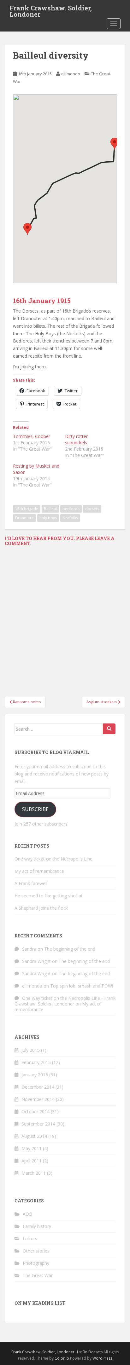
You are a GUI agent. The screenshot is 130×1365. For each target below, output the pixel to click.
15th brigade (26, 508)
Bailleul (50, 508)
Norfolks (70, 518)
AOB (27, 1214)
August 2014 (34, 1136)
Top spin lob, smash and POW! (81, 986)
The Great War (38, 1275)
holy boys (48, 518)
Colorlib (62, 1358)
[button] (114, 143)
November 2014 (38, 1099)
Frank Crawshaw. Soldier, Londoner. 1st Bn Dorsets (57, 1352)
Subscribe (35, 809)
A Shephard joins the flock (41, 908)
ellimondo (70, 74)
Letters (30, 1238)
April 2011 (31, 1161)
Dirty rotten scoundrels (77, 439)
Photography (36, 1263)
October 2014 (35, 1111)
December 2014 (37, 1087)
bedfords (71, 508)
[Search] (109, 728)
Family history (37, 1226)
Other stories (36, 1251)
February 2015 (36, 1062)
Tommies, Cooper (31, 436)
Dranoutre (24, 518)
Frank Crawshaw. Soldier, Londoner (50, 10)
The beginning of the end (69, 949)
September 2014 (38, 1124)
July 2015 (30, 1050)
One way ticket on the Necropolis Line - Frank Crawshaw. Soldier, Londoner (65, 1001)
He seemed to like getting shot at (49, 896)
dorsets (92, 508)
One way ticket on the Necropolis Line (53, 859)
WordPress (102, 1358)
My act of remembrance (39, 871)
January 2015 (34, 1075)
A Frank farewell (31, 883)
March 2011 (33, 1173)
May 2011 (31, 1148)
